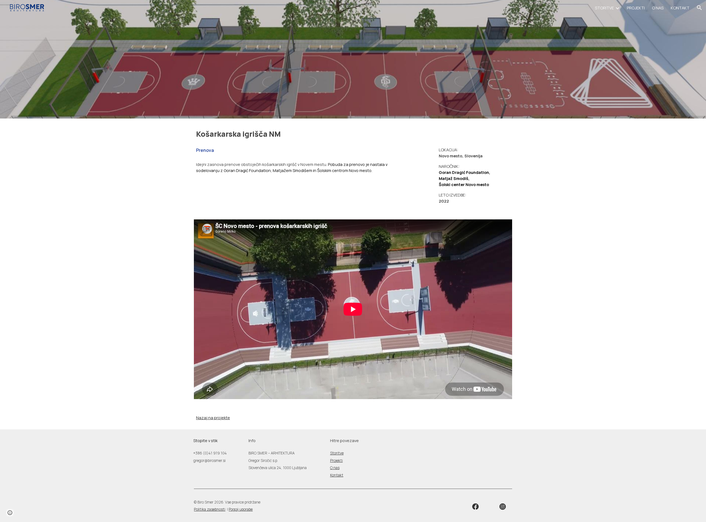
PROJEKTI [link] (636, 7)
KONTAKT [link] (680, 7)
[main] (298, 134)
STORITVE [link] (604, 7)
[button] (699, 7)
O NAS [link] (658, 7)
